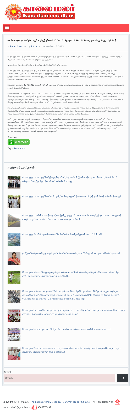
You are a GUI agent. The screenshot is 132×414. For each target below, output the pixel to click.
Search (8, 372)
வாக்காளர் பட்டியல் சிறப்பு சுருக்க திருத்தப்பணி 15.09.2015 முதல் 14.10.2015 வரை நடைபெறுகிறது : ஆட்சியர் (62, 40)
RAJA (34, 46)
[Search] (122, 378)
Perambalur (16, 46)
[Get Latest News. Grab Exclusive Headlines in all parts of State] (40, 11)
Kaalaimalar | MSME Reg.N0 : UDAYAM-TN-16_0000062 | (62, 401)
